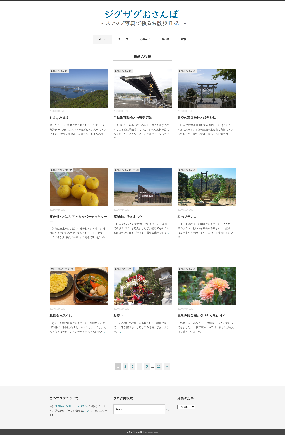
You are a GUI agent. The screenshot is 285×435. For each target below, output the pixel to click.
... (104, 133)
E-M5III (54, 71)
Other (61, 170)
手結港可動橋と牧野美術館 (133, 117)
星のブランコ (187, 216)
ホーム (103, 39)
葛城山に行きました (128, 216)
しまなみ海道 (59, 117)
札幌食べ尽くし (61, 315)
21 (159, 366)
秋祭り (118, 315)
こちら (87, 410)
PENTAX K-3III (63, 406)
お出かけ (145, 39)
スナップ (123, 39)
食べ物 (165, 39)
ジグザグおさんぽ (134, 432)
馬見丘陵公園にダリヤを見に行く (201, 315)
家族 (183, 39)
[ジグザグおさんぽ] (142, 12)
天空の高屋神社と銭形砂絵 (197, 117)
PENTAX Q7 (81, 406)
